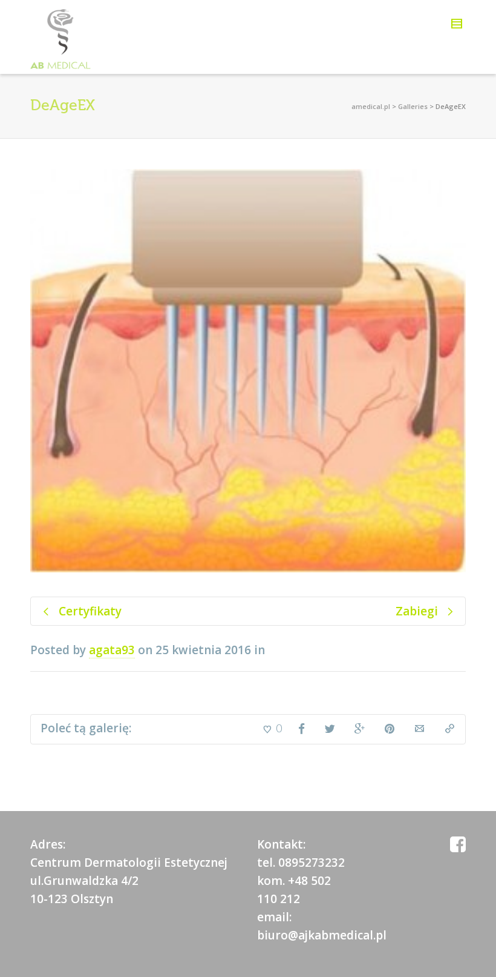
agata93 (112, 650)
